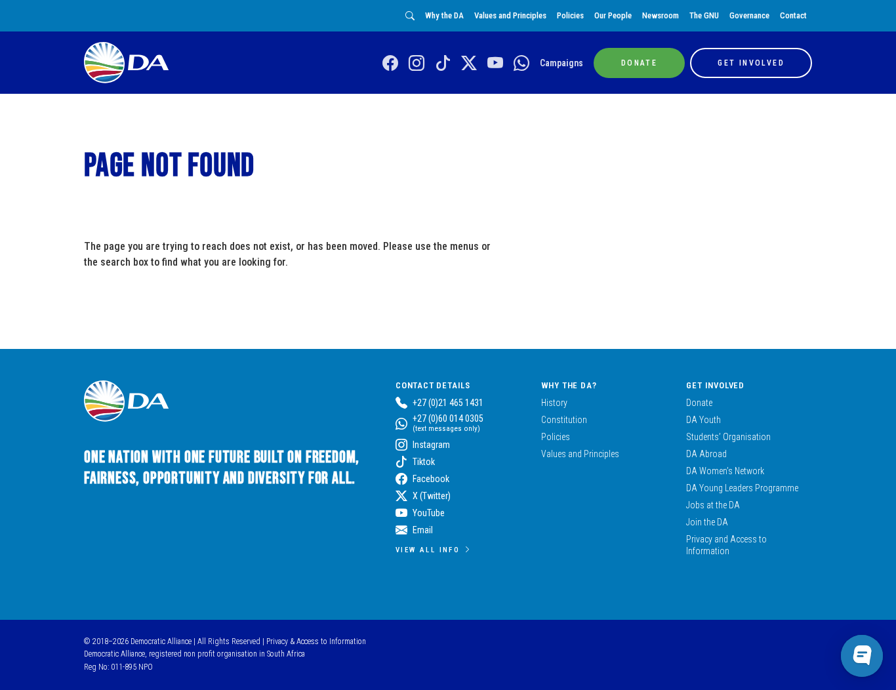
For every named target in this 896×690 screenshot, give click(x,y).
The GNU (704, 15)
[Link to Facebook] (390, 63)
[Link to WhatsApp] (521, 63)
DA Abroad (706, 454)
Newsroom (660, 15)
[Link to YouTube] (495, 63)
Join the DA (707, 522)
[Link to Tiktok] (443, 63)
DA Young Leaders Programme (742, 488)
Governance (749, 15)
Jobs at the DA (713, 505)
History (554, 402)
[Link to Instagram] (416, 63)
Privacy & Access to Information (316, 641)
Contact (793, 15)
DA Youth (703, 420)
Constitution (564, 420)
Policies (570, 15)
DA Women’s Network (725, 471)
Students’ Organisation (728, 437)
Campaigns (561, 63)
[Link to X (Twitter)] (469, 63)
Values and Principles (510, 15)
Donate (699, 402)
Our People (613, 15)
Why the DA (444, 15)
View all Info (428, 550)
